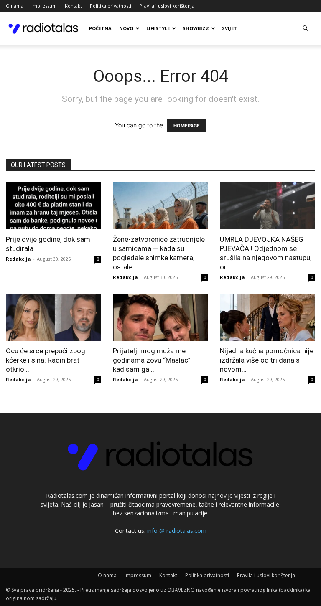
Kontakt (73, 6)
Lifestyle (158, 28)
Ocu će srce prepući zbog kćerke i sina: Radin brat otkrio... (45, 360)
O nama (14, 6)
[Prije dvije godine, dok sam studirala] (53, 205)
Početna (100, 28)
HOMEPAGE (186, 126)
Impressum (44, 6)
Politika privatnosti (110, 6)
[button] (305, 29)
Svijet (229, 28)
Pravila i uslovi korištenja (166, 6)
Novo (126, 28)
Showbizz (196, 28)
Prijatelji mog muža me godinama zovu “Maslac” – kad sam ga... (155, 360)
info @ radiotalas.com (176, 531)
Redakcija (18, 259)
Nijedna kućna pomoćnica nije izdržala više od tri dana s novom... (266, 360)
